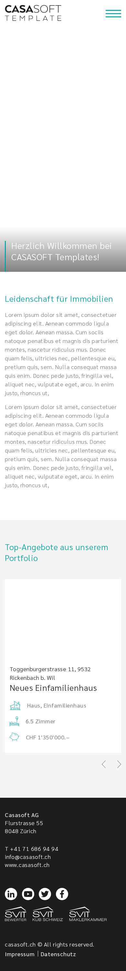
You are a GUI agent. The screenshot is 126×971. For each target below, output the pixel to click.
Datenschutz (58, 953)
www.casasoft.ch (27, 864)
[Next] (119, 764)
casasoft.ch (20, 944)
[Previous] (104, 764)
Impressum (20, 953)
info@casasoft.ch (28, 856)
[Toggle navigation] (113, 13)
